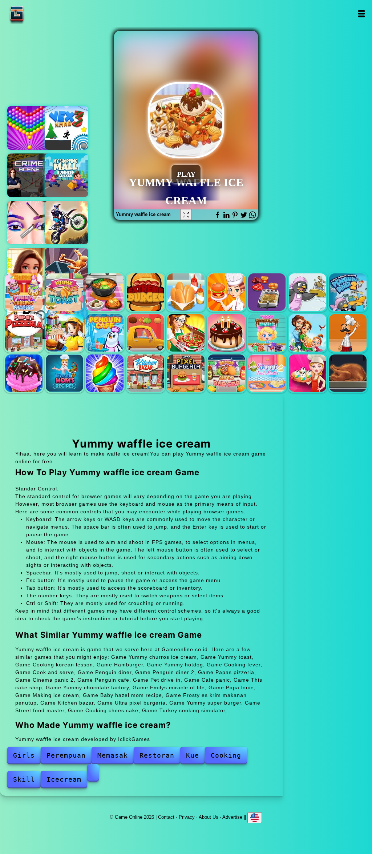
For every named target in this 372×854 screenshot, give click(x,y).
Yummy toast (64, 292)
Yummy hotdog (186, 292)
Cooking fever (226, 292)
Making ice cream (24, 373)
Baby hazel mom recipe (64, 373)
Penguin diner (307, 292)
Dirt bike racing (66, 222)
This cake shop (226, 333)
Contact (166, 816)
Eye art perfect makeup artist (29, 222)
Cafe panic (186, 333)
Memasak (112, 755)
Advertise (232, 816)
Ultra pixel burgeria (186, 373)
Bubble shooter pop (29, 128)
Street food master (267, 373)
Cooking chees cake (307, 373)
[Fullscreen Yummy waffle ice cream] (186, 214)
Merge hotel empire (29, 270)
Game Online (40, 13)
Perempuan (66, 755)
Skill (24, 779)
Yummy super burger (226, 373)
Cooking (226, 755)
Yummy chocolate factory (267, 333)
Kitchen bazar (145, 373)
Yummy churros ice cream (24, 292)
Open (361, 14)
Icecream (63, 779)
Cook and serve (267, 292)
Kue (192, 755)
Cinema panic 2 (64, 333)
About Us (208, 816)
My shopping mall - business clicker (66, 175)
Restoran (157, 755)
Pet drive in (145, 333)
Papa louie (348, 333)
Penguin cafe (105, 333)
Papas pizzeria (24, 333)
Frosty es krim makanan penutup (105, 373)
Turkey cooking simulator (348, 373)
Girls (24, 755)
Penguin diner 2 (348, 292)
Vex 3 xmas (66, 128)
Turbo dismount (66, 270)
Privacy (187, 816)
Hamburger (145, 292)
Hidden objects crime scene (29, 175)
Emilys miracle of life (307, 333)
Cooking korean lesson (105, 292)
